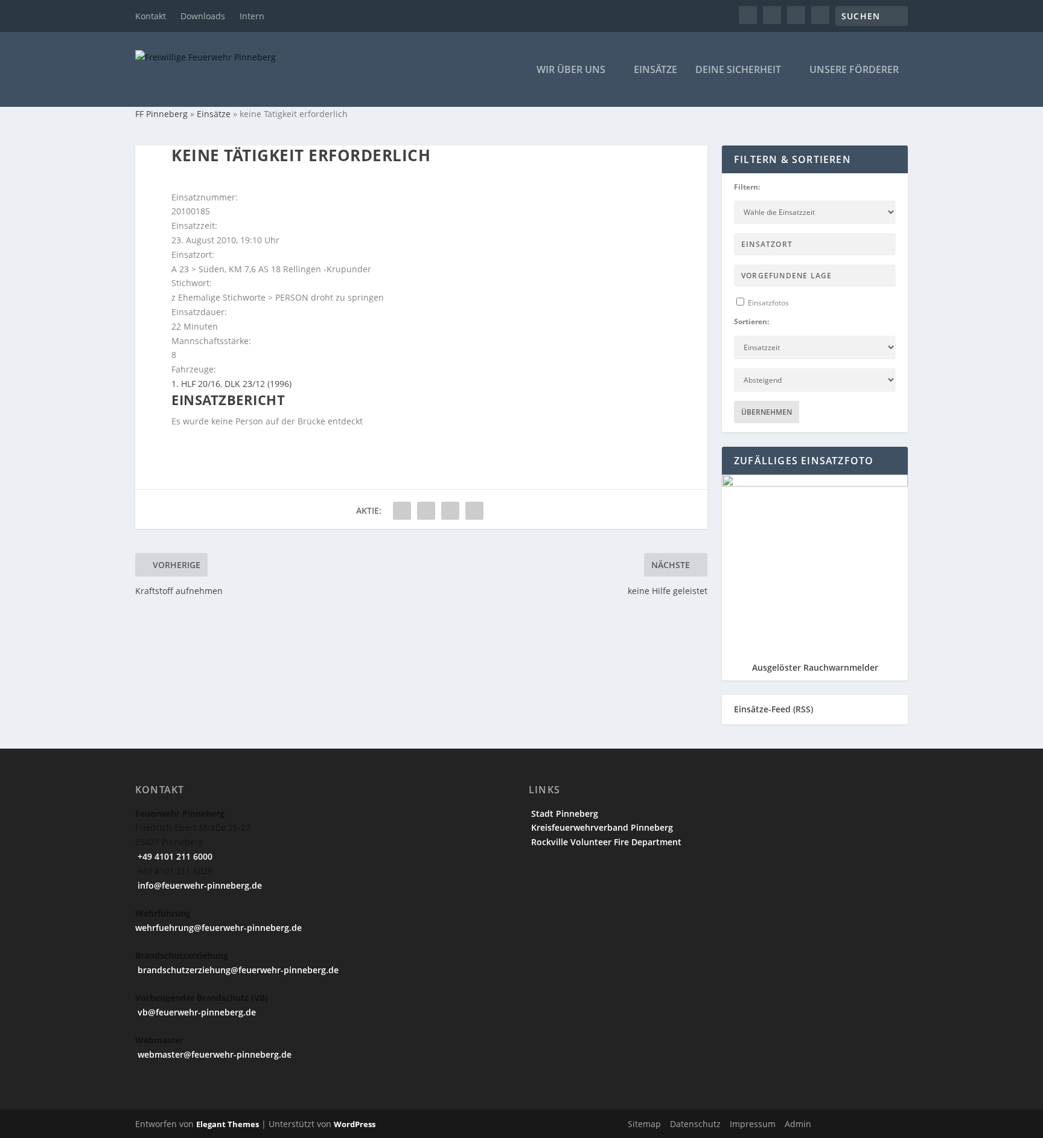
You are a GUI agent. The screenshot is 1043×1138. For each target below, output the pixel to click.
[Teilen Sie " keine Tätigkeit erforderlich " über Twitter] (426, 511)
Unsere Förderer (854, 70)
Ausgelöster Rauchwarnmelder (815, 667)
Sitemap (644, 1124)
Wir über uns (571, 70)
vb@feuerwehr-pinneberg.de (195, 1012)
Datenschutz (695, 1124)
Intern (252, 16)
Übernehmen (766, 412)
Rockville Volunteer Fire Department (605, 842)
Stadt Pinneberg (563, 813)
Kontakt (150, 16)
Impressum (753, 1124)
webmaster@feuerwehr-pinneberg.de (213, 1054)
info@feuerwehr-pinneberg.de (198, 885)
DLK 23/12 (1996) (258, 383)
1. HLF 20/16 (195, 383)
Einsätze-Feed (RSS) (773, 709)
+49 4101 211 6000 (173, 856)
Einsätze (655, 70)
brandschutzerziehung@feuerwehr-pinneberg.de (237, 970)
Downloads (202, 16)
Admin (798, 1124)
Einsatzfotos (767, 303)
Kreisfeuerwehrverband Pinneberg (601, 827)
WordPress (354, 1124)
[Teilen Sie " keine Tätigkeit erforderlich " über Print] (474, 511)
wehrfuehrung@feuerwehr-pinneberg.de (218, 927)
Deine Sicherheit (738, 70)
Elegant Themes (227, 1124)
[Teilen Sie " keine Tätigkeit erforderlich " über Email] (450, 511)
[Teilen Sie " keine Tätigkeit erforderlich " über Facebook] (402, 511)
